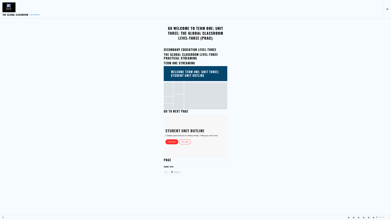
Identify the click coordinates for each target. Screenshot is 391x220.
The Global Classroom (15, 14)
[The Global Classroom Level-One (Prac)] (348, 217)
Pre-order (184, 142)
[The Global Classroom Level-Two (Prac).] (353, 217)
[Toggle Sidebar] (387, 9)
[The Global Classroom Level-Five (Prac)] (368, 217)
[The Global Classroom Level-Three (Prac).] (358, 217)
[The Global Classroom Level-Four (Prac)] (363, 217)
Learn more (172, 142)
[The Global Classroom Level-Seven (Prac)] (373, 217)
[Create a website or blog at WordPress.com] (3, 217)
